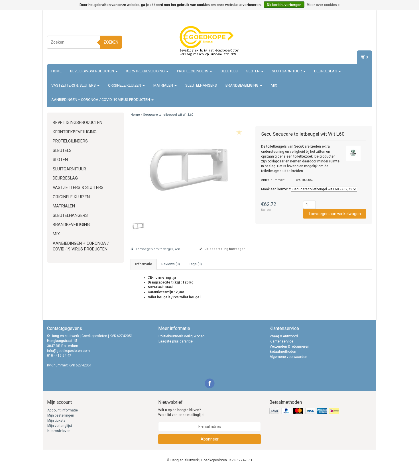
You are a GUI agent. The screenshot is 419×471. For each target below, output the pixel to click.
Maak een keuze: (275, 189)
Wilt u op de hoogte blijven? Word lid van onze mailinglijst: (182, 412)
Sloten (253, 71)
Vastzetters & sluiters (74, 85)
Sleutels (229, 71)
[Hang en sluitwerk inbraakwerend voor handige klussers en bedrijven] (209, 41)
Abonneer (210, 439)
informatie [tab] (143, 264)
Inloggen (364, 36)
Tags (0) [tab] (195, 264)
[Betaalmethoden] (304, 411)
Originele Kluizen (125, 85)
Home (56, 71)
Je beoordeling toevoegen (224, 249)
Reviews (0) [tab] (170, 264)
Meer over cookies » (323, 5)
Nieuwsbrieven (58, 431)
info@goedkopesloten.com (68, 351)
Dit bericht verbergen (284, 5)
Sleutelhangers (201, 85)
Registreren (362, 41)
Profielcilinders (193, 71)
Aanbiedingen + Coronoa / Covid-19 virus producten (101, 99)
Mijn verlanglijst (59, 426)
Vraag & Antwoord (284, 336)
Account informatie (62, 410)
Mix (274, 85)
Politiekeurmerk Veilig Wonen (181, 336)
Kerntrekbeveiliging (146, 71)
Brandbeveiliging (242, 85)
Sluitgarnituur (287, 71)
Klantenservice (281, 341)
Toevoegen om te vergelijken (157, 249)
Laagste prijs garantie (175, 341)
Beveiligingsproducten (92, 71)
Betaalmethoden (283, 352)
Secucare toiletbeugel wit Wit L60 (168, 115)
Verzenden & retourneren (289, 346)
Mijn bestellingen (60, 415)
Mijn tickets (56, 421)
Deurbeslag (326, 71)
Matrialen (163, 85)
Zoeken (110, 42)
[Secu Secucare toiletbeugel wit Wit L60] (189, 170)
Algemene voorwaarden (288, 357)
